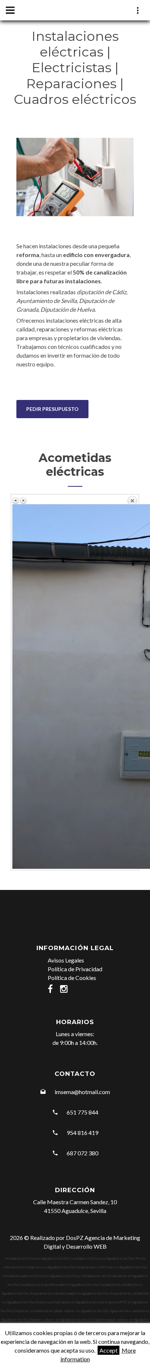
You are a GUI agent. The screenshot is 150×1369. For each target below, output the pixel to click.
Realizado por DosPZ (56, 1237)
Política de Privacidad (75, 968)
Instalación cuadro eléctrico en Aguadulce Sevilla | (41, 1276)
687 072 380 (82, 1153)
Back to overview (132, 499)
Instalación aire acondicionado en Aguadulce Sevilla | (60, 1285)
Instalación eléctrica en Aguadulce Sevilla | (38, 1258)
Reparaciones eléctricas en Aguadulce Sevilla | (111, 1267)
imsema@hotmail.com (82, 1091)
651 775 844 (82, 1112)
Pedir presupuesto (52, 409)
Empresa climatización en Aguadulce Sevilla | (70, 1302)
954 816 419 (82, 1132)
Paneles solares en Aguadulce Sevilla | (60, 1320)
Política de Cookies (72, 977)
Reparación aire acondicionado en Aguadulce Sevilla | (70, 1293)
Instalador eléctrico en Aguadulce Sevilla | (103, 1258)
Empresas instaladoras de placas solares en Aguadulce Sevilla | (61, 1311)
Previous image (16, 500)
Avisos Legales (66, 960)
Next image (23, 500)
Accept (108, 1350)
